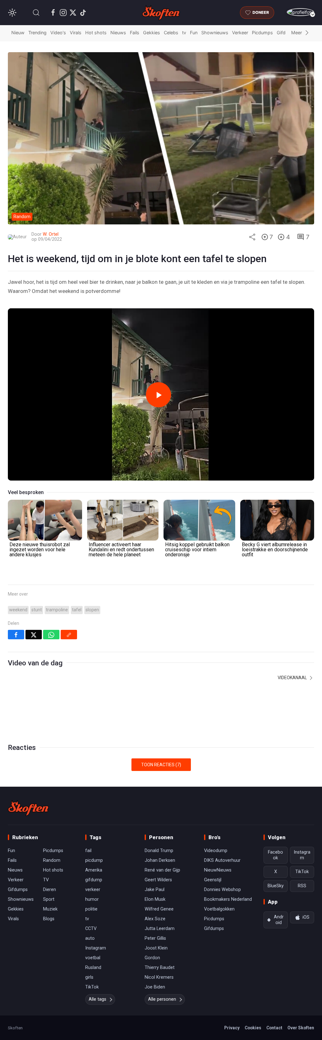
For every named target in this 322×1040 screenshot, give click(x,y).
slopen (92, 610)
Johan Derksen (160, 860)
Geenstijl (212, 880)
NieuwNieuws (217, 870)
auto (90, 938)
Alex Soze (155, 919)
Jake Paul (154, 889)
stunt (36, 610)
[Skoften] (28, 808)
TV (46, 880)
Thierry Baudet (160, 967)
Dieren (49, 889)
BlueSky (276, 886)
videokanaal (293, 677)
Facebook (275, 855)
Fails (134, 32)
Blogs (48, 919)
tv (184, 32)
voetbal (92, 957)
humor (92, 899)
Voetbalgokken (219, 909)
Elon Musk (155, 899)
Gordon (152, 957)
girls (89, 977)
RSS (302, 886)
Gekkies (151, 32)
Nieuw (18, 32)
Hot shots (96, 32)
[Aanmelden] (300, 12)
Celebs (171, 32)
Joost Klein (156, 948)
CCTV (91, 928)
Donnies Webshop (222, 889)
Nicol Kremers (159, 977)
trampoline (57, 610)
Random (51, 860)
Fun (193, 32)
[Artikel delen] (252, 237)
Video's (58, 32)
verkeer (92, 889)
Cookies (253, 1027)
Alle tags (97, 999)
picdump (94, 860)
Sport (48, 899)
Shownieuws (214, 32)
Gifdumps (18, 889)
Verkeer (240, 32)
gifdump (93, 880)
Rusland (93, 967)
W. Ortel (50, 234)
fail (88, 850)
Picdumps (262, 32)
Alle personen (162, 999)
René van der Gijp (162, 870)
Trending (37, 32)
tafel (76, 610)
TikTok (92, 987)
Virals (75, 32)
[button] (36, 12)
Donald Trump (159, 850)
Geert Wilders (158, 880)
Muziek (50, 909)
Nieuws (118, 32)
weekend (18, 610)
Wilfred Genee (159, 909)
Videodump (215, 850)
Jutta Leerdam (160, 928)
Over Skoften (300, 1027)
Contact (274, 1027)
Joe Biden (155, 987)
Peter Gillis (155, 938)
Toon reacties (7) (161, 764)
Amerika (93, 870)
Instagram (95, 948)
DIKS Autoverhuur (222, 860)
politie (91, 909)
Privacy (232, 1027)
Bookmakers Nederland (228, 899)
